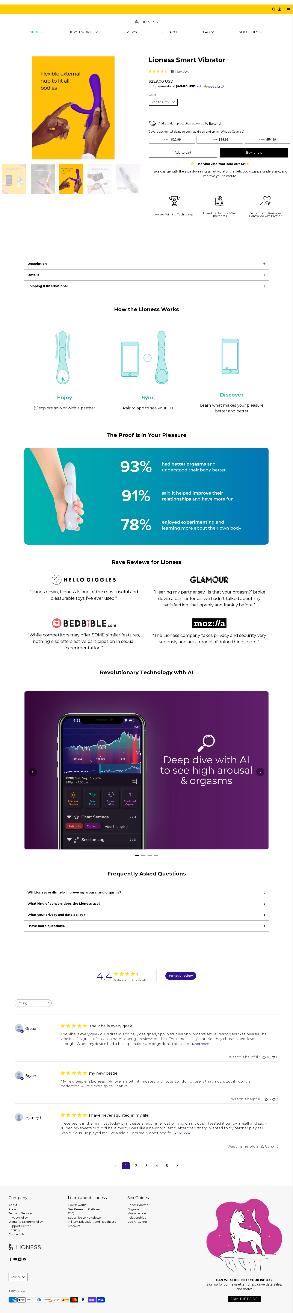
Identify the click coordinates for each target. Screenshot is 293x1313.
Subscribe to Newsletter (85, 1217)
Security (14, 1230)
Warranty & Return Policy (26, 1221)
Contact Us (16, 1234)
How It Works (81, 32)
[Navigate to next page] (177, 1165)
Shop (34, 32)
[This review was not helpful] (273, 1099)
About (13, 1205)
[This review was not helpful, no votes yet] (273, 1057)
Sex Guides (248, 32)
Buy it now (254, 152)
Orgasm (133, 1209)
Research (170, 32)
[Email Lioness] (24, 1260)
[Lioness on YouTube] (15, 1260)
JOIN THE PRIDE (244, 1299)
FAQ (206, 32)
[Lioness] (146, 22)
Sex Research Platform (84, 1209)
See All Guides (137, 1221)
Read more (200, 1044)
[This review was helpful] (264, 1057)
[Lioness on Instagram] (20, 1260)
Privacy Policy (18, 1217)
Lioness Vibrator (138, 1205)
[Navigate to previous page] (116, 1165)
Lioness (21, 1291)
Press (12, 1209)
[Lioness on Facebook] (10, 1260)
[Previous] (33, 772)
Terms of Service (20, 1213)
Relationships (136, 1217)
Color (152, 95)
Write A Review (181, 976)
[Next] (260, 772)
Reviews (130, 32)
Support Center (20, 1226)
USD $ (15, 1277)
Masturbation (136, 1213)
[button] (220, 86)
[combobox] (33, 1003)
